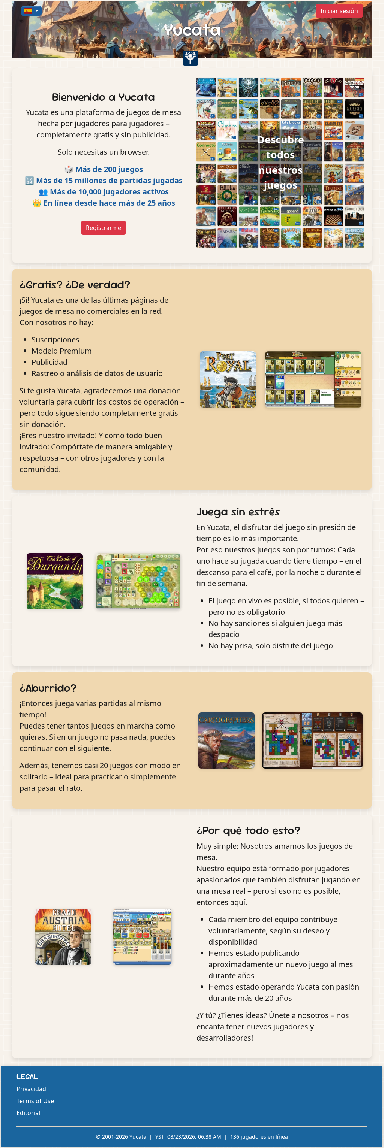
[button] (31, 10)
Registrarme (103, 228)
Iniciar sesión (339, 11)
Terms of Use (35, 1101)
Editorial (28, 1113)
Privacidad (31, 1089)
